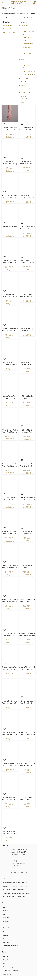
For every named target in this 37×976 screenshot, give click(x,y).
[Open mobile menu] (3, 3)
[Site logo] (18, 2)
